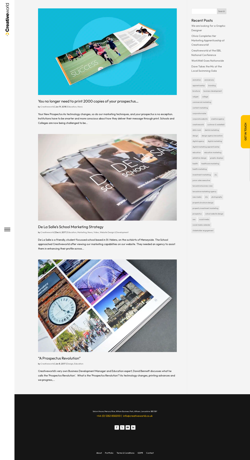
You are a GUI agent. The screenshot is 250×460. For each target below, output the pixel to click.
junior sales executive (201, 180)
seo (194, 219)
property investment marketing (205, 208)
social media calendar (201, 225)
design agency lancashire (212, 136)
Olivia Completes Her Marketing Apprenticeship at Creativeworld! (208, 40)
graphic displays (216, 158)
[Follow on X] (122, 427)
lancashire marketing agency (204, 191)
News (80, 106)
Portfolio (109, 453)
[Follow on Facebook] (117, 427)
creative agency (217, 119)
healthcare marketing (210, 163)
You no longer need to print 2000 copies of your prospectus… (88, 101)
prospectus (197, 214)
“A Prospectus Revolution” (59, 358)
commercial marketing (202, 102)
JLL (215, 175)
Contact (150, 453)
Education (72, 106)
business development (213, 91)
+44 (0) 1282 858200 (109, 415)
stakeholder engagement (203, 230)
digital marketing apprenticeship (206, 147)
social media (204, 219)
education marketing (212, 152)
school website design (214, 214)
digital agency (198, 141)
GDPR (140, 453)
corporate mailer (199, 113)
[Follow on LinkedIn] (133, 427)
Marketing (82, 232)
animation (197, 80)
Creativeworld (47, 106)
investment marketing (202, 175)
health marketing (200, 169)
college (205, 97)
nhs (206, 197)
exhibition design (199, 158)
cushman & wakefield (215, 124)
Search (221, 11)
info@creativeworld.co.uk (137, 415)
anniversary (209, 80)
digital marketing (215, 141)
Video (96, 232)
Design (70, 363)
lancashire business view (203, 186)
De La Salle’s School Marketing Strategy (70, 226)
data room (197, 130)
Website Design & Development (114, 232)
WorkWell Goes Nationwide (207, 60)
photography (217, 197)
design (195, 136)
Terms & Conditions (125, 453)
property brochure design (203, 203)
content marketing (200, 108)
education (197, 152)
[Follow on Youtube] (128, 427)
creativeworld (198, 124)
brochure (196, 91)
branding (212, 85)
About (99, 453)
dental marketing (212, 130)
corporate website (200, 119)
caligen (195, 97)
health (195, 163)
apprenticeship (199, 85)
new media (197, 197)
